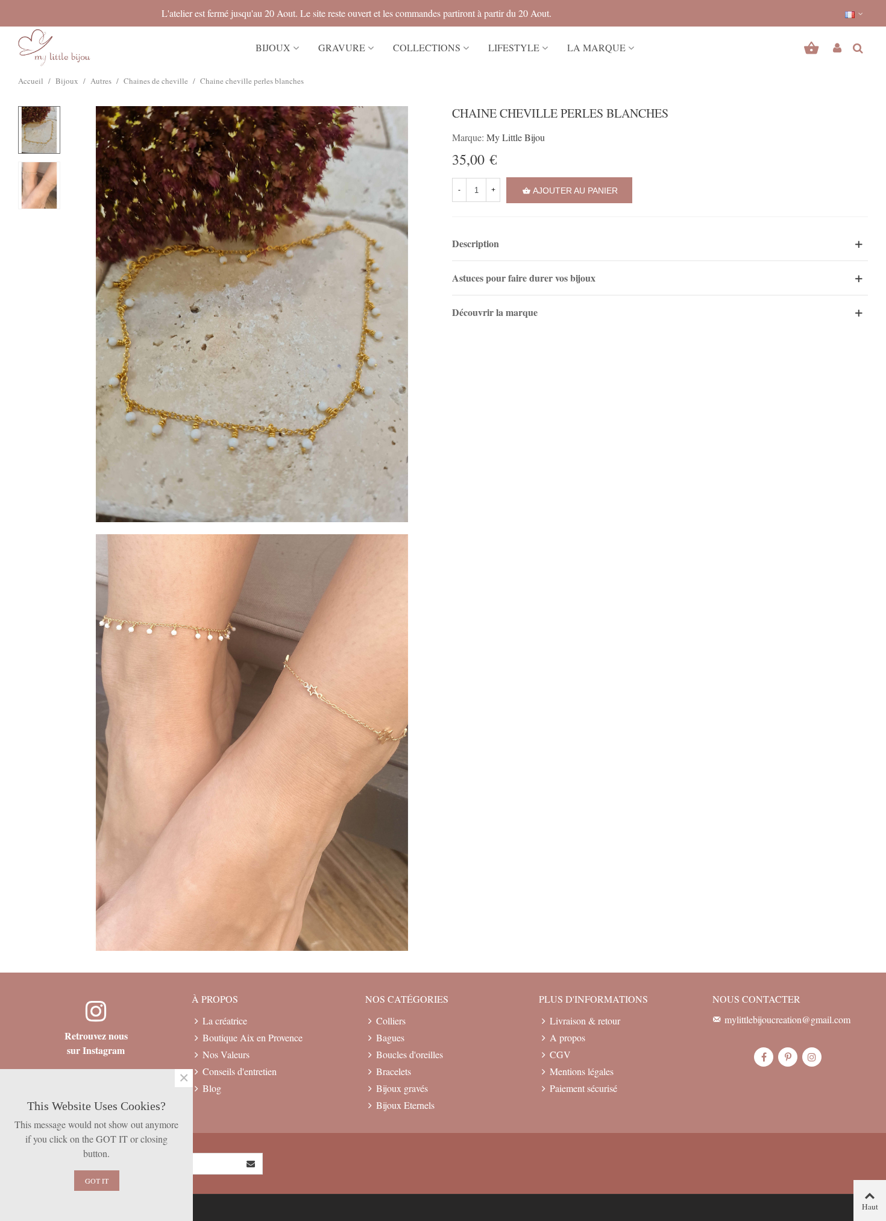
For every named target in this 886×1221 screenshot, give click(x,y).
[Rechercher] (857, 46)
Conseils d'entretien (240, 1071)
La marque (596, 47)
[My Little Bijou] (54, 48)
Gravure (341, 47)
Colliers (391, 1020)
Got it (96, 1180)
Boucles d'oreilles (409, 1054)
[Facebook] (763, 1057)
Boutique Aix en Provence (253, 1037)
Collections (426, 47)
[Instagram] (812, 1057)
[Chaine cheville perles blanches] (252, 312)
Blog (212, 1088)
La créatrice (225, 1020)
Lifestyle (513, 47)
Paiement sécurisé (583, 1088)
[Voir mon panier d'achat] (812, 48)
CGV (560, 1054)
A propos (567, 1037)
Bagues (390, 1037)
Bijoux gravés (402, 1088)
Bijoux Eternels (405, 1105)
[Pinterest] (787, 1057)
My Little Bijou (515, 137)
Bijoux (273, 47)
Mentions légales (582, 1071)
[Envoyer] (251, 1163)
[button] (854, 13)
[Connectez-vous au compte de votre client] (837, 47)
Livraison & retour (585, 1020)
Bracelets (393, 1071)
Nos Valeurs (226, 1054)
